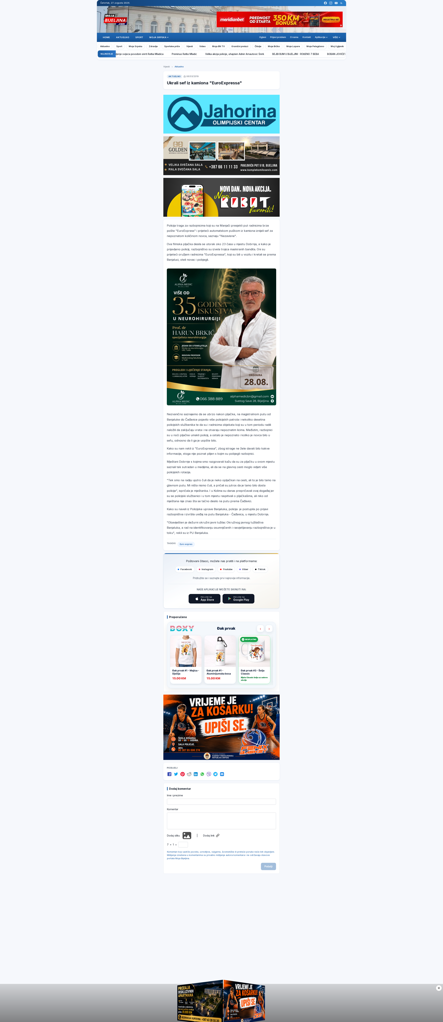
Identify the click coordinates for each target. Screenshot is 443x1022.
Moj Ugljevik (337, 46)
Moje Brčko (274, 46)
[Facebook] (325, 3)
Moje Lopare (293, 46)
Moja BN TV (218, 46)
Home (106, 37)
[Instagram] (330, 3)
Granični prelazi (239, 46)
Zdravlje (153, 46)
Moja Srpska (135, 46)
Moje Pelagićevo (315, 46)
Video (202, 46)
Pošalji (268, 866)
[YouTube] (336, 3)
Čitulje (258, 46)
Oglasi (262, 37)
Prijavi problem (278, 37)
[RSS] (341, 3)
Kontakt (306, 37)
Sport (139, 37)
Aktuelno (122, 37)
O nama (294, 37)
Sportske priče (172, 46)
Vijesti (189, 46)
